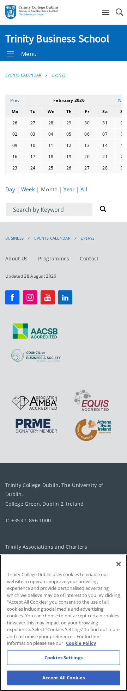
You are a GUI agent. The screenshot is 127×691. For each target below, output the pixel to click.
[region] (63, 622)
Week (29, 189)
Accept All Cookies (63, 677)
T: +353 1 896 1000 (28, 520)
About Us (16, 258)
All (83, 189)
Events (59, 75)
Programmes (53, 258)
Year (70, 189)
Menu (29, 54)
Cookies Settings (63, 657)
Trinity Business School (57, 38)
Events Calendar (23, 75)
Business (14, 238)
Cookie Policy (81, 643)
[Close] (118, 564)
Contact (89, 258)
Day (11, 189)
